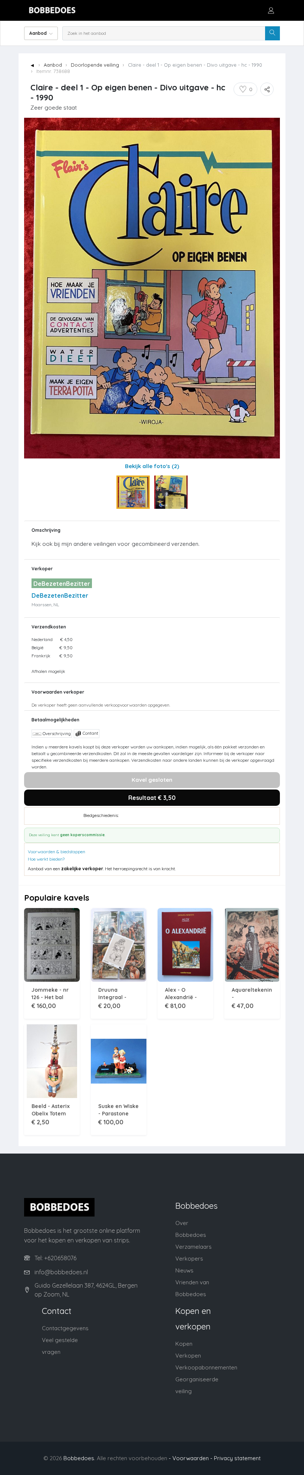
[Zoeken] (272, 33)
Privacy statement (237, 1458)
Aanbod (53, 65)
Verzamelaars (193, 1246)
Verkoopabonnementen (206, 1367)
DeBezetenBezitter (60, 595)
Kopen (183, 1343)
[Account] (271, 10)
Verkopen (188, 1355)
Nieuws (184, 1270)
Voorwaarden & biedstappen (56, 851)
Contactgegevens (65, 1328)
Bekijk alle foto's (152, 466)
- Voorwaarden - (190, 1458)
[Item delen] (267, 89)
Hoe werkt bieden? (46, 859)
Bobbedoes (78, 1458)
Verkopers (189, 1258)
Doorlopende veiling (95, 65)
